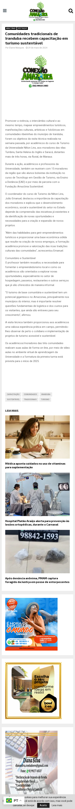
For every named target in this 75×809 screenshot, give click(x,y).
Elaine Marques (16, 48)
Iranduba (45, 394)
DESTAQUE (22, 28)
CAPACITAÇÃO (13, 394)
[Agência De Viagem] (31, 649)
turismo (45, 399)
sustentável (13, 399)
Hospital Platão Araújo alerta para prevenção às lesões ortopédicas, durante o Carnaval (37, 522)
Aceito (43, 805)
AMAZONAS (11, 28)
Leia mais (57, 805)
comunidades (30, 394)
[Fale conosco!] (33, 718)
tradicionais (30, 399)
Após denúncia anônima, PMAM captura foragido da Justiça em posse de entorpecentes (37, 579)
